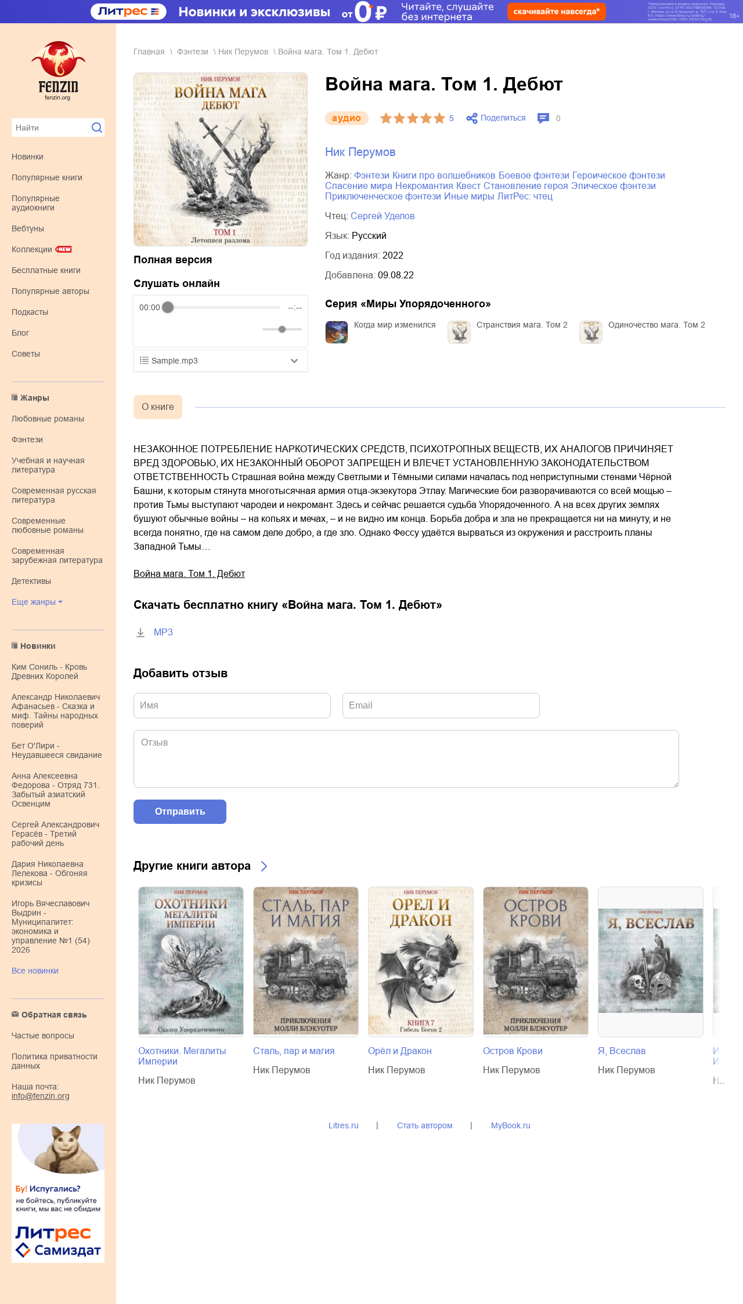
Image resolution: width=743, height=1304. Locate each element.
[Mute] (251, 329)
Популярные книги (47, 177)
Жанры (34, 397)
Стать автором (425, 1125)
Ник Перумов (243, 51)
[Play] (176, 329)
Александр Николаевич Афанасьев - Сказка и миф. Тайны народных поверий (56, 710)
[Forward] (202, 329)
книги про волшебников (444, 175)
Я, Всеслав (622, 1051)
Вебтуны (28, 228)
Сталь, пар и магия (294, 1051)
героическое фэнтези (618, 175)
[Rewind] (151, 329)
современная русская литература (54, 495)
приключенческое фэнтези (383, 196)
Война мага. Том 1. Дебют (189, 574)
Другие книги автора (192, 865)
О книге (158, 407)
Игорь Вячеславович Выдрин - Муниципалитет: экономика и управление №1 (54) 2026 (51, 926)
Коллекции (32, 249)
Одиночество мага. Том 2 (656, 324)
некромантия (424, 186)
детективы (31, 581)
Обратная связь (54, 1014)
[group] (221, 321)
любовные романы (48, 418)
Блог (20, 332)
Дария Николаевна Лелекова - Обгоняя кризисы (50, 873)
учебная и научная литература (48, 465)
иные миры (469, 196)
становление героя (526, 186)
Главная (149, 51)
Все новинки (35, 970)
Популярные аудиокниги (36, 203)
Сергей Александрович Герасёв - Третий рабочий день (55, 834)
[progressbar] (224, 307)
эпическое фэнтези (613, 186)
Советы (26, 353)
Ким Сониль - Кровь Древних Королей (49, 671)
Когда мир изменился (395, 324)
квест (468, 186)
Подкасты (30, 312)
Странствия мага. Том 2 (522, 324)
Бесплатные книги (46, 270)
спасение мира (358, 186)
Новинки (28, 156)
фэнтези (27, 439)
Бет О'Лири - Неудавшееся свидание (57, 750)
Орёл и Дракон (400, 1051)
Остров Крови (513, 1051)
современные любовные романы (48, 525)
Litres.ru (344, 1125)
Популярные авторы (50, 291)
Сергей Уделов (383, 216)
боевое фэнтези (534, 175)
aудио (347, 118)
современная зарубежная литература (57, 555)
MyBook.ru (511, 1125)
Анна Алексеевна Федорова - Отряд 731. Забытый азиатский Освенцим (56, 789)
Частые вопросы (43, 1035)
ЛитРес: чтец (525, 196)
